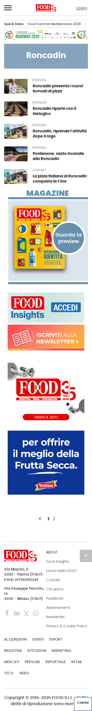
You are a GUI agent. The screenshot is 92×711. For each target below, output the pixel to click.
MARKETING (61, 650)
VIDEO (24, 673)
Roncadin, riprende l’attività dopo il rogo (60, 133)
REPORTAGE (55, 661)
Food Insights (57, 561)
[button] (8, 8)
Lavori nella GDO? (61, 570)
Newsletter (55, 616)
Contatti (53, 579)
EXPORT (40, 170)
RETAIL (76, 661)
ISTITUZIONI (36, 650)
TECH (8, 673)
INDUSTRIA (13, 650)
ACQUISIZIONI (15, 639)
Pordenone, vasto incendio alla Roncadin (58, 156)
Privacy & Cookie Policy (66, 626)
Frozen (40, 80)
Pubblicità (54, 598)
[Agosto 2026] (48, 237)
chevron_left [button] (40, 519)
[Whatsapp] (35, 613)
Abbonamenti (58, 607)
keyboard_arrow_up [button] (86, 555)
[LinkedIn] (17, 613)
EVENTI (38, 639)
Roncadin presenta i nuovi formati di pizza (58, 88)
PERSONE (32, 661)
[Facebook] (8, 613)
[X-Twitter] (26, 613)
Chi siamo (55, 589)
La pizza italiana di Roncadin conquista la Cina (60, 178)
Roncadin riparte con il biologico (54, 111)
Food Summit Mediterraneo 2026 (54, 24)
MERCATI (11, 661)
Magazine (47, 193)
